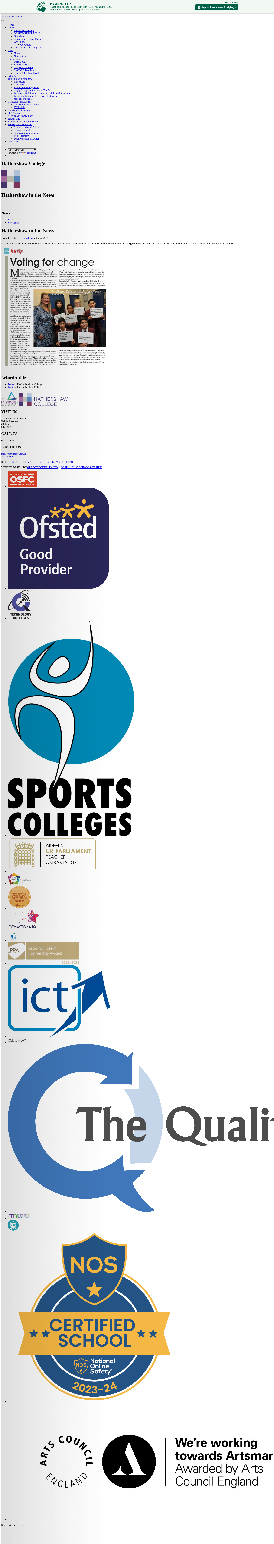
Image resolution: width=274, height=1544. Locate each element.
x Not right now (230, 2)
